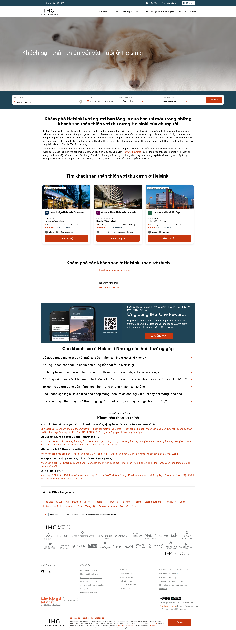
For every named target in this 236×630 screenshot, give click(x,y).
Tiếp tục (179, 623)
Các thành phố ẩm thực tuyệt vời (72, 429)
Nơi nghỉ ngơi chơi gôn (131, 432)
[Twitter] (49, 571)
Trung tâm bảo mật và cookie (171, 581)
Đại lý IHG (84, 588)
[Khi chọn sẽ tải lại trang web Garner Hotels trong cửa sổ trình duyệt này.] (117, 546)
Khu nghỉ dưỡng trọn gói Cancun (138, 441)
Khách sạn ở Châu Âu (51, 475)
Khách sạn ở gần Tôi (51, 463)
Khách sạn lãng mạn (156, 429)
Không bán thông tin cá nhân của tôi (174, 585)
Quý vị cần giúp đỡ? (88, 592)
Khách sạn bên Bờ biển (52, 441)
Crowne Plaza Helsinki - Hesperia (118, 212)
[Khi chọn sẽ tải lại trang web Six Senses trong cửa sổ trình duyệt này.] (48, 536)
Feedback (163, 588)
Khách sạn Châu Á (73, 475)
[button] (188, 3)
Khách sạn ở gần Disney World (162, 453)
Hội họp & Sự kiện (131, 11)
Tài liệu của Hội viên (128, 584)
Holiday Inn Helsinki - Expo (167, 212)
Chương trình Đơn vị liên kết (92, 585)
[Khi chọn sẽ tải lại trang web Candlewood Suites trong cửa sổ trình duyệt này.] (185, 546)
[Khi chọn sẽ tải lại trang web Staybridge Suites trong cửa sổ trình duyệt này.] (156, 546)
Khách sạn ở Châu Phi (72, 478)
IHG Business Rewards (129, 570)
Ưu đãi (115, 11)
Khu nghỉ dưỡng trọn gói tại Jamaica (59, 444)
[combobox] (47, 102)
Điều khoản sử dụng (167, 577)
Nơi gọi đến (18, 97)
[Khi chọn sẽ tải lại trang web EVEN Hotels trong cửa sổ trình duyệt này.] (78, 546)
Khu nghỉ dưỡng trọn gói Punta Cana (99, 444)
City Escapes (47, 429)
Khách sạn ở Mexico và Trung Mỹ (145, 475)
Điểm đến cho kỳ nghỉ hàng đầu (103, 463)
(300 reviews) (168, 227)
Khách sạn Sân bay (57, 432)
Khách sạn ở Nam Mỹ (175, 475)
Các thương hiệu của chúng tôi (159, 11)
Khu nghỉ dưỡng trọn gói (107, 441)
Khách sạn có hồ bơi (133, 429)
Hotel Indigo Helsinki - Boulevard (67, 212)
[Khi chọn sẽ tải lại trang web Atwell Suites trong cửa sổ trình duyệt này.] (140, 546)
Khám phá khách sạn (89, 574)
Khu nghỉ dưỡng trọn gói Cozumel (174, 441)
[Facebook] (43, 571)
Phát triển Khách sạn (88, 581)
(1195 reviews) (116, 227)
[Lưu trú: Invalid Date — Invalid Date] (101, 101)
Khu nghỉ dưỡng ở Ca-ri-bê (79, 441)
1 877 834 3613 (70, 600)
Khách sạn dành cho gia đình (55, 453)
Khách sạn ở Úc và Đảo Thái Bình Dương (105, 475)
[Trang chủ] (45, 514)
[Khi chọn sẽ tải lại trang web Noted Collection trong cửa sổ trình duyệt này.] (150, 536)
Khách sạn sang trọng (74, 463)
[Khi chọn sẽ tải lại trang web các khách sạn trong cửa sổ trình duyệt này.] (62, 536)
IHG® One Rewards (187, 11)
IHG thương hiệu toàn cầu (91, 577)
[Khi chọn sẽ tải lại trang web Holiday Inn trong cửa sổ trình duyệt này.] (105, 546)
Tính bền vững (126, 581)
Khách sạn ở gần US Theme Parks (127, 453)
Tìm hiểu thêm (168, 606)
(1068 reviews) (64, 227)
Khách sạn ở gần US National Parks (90, 453)
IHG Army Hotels (126, 577)
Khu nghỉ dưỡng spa (108, 432)
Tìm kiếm (214, 100)
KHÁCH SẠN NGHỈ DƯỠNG (82, 432)
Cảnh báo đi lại (126, 573)
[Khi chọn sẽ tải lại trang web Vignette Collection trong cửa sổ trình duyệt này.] (105, 536)
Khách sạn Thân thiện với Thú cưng (139, 463)
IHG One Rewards (132, 152)
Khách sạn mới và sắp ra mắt (106, 429)
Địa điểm (103, 11)
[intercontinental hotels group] (49, 11)
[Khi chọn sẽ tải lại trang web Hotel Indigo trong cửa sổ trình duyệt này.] (136, 536)
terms (155, 623)
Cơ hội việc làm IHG (88, 570)
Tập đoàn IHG (125, 588)
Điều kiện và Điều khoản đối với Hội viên (175, 570)
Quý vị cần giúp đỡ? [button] (55, 3)
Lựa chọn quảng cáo (167, 573)
